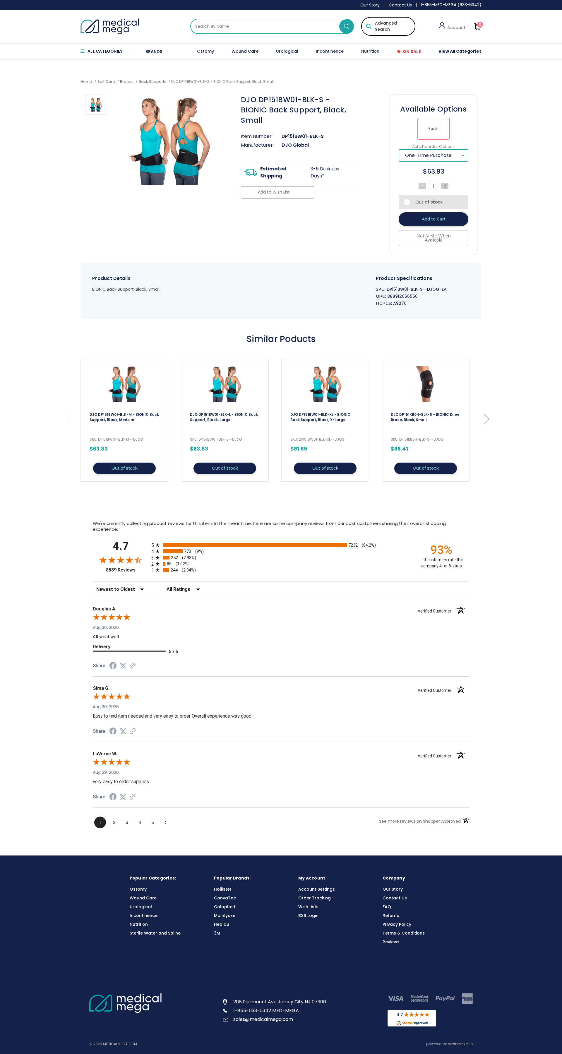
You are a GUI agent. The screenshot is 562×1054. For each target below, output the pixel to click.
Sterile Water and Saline (155, 933)
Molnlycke (224, 915)
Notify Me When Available (434, 238)
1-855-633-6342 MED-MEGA (266, 1010)
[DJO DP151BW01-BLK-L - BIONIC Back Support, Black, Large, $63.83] (225, 384)
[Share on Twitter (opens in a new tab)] (122, 666)
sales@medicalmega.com (263, 1019)
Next (486, 419)
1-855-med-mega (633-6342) (451, 5)
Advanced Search (386, 26)
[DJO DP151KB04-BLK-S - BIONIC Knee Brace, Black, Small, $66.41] (425, 384)
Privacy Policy (397, 924)
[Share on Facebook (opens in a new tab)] (112, 666)
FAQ (387, 907)
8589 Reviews (127, 570)
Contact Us (400, 5)
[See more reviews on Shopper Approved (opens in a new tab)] (132, 666)
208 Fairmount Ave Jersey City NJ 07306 (279, 1001)
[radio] (281, 545)
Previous (70, 419)
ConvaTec (225, 898)
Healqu (221, 924)
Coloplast (224, 907)
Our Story (370, 5)
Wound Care (245, 51)
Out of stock (125, 468)
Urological (287, 51)
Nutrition (370, 51)
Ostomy (205, 51)
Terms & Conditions (404, 933)
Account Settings (316, 889)
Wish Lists (308, 907)
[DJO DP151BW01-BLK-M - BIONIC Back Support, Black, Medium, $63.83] (124, 384)
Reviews (391, 942)
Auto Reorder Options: (433, 146)
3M (217, 933)
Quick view (124, 420)
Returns (391, 915)
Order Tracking (314, 898)
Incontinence (330, 51)
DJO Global (295, 145)
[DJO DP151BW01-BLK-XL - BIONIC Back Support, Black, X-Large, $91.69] (325, 384)
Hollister (223, 889)
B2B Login (308, 915)
